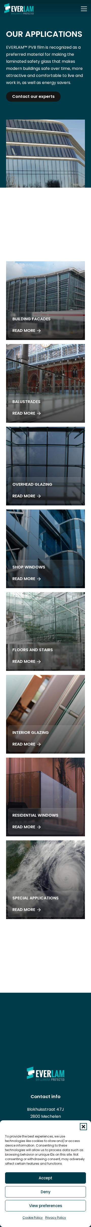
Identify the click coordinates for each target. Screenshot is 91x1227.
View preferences (45, 1205)
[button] (83, 1126)
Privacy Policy (55, 1217)
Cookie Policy (32, 1217)
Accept (45, 1178)
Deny (46, 1191)
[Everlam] (19, 9)
